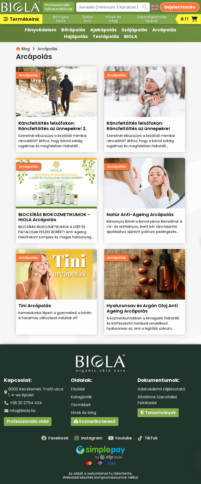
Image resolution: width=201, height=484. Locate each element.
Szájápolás (134, 30)
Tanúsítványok (160, 412)
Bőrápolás (73, 30)
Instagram (91, 438)
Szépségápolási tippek (152, 19)
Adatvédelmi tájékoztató (161, 389)
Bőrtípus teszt (61, 19)
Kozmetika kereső (96, 421)
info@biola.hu (23, 410)
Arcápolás (164, 30)
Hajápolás (76, 36)
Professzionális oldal (28, 421)
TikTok (151, 438)
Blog (25, 49)
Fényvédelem (40, 30)
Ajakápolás (103, 30)
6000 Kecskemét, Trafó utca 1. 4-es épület (35, 392)
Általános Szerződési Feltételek (157, 400)
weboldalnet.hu (100, 473)
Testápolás (106, 36)
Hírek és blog (113, 19)
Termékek (81, 405)
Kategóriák (81, 397)
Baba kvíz (88, 19)
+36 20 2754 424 (26, 403)
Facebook (58, 438)
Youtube (123, 438)
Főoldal (78, 389)
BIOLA (130, 36)
